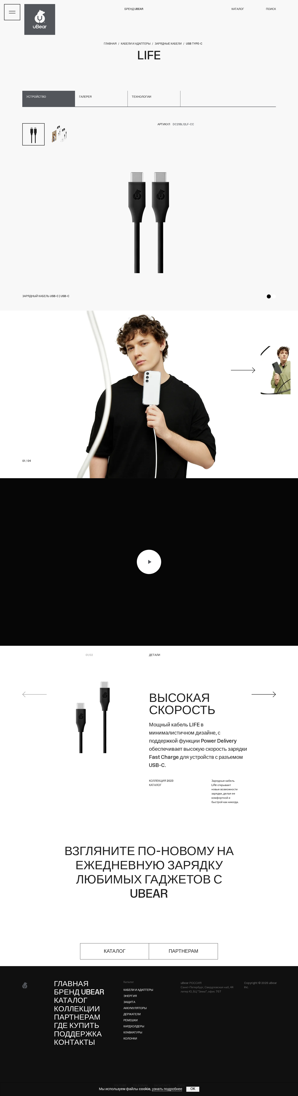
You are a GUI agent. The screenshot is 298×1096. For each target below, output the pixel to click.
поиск (271, 9)
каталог (114, 951)
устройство (36, 96)
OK (192, 1089)
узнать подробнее (167, 1089)
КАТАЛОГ (238, 9)
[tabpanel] (149, 217)
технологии (141, 96)
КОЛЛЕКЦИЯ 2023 (161, 781)
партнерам (183, 951)
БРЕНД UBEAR (133, 9)
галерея (85, 96)
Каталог (128, 982)
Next (264, 694)
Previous (34, 694)
